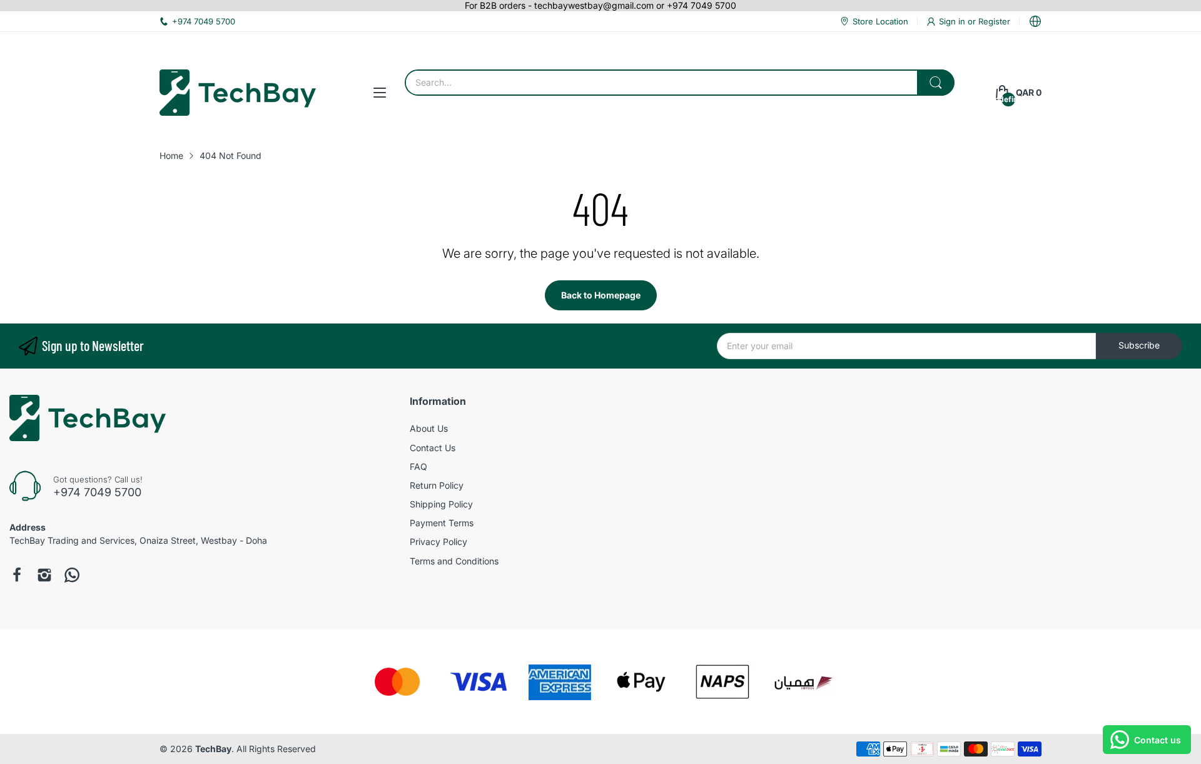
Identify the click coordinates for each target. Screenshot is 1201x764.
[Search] (936, 82)
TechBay (213, 748)
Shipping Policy (441, 504)
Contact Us (432, 447)
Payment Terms (442, 522)
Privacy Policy (438, 541)
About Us (429, 428)
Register (994, 21)
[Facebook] (16, 575)
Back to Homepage (601, 295)
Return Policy (437, 485)
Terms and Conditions (454, 561)
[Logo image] (397, 682)
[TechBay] (238, 92)
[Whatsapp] (71, 575)
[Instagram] (44, 575)
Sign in (953, 21)
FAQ (418, 466)
